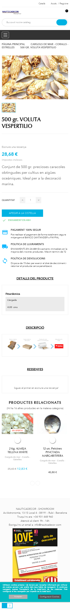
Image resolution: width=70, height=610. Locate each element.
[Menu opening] (5, 35)
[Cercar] (61, 22)
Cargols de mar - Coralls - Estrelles (17, 458)
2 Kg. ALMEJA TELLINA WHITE (18, 450)
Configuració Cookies (49, 597)
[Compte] (59, 13)
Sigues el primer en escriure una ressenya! (36, 388)
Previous (32, 483)
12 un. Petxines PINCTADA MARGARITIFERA (52, 452)
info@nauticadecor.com (47, 524)
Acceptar (18, 596)
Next (38, 483)
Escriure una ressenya (14, 147)
